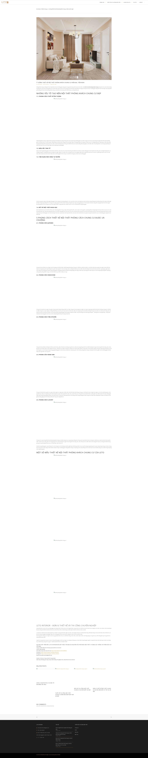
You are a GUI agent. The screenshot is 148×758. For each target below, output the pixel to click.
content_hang (39, 84)
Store (76, 730)
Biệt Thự (76, 734)
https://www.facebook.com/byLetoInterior (50, 652)
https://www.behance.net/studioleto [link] (59, 650)
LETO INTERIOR (53, 644)
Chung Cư (77, 727)
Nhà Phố (76, 732)
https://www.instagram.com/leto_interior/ (50, 653)
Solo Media (58, 754)
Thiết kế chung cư (46, 84)
